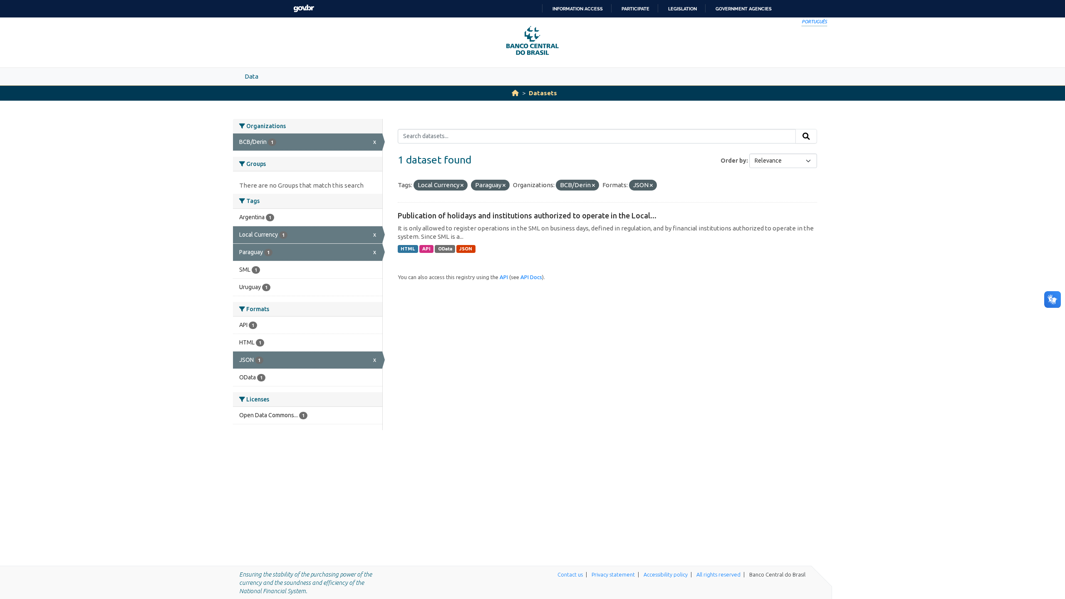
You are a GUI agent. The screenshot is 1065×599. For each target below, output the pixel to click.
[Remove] (462, 185)
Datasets (543, 93)
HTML (408, 248)
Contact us (570, 574)
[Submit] (806, 136)
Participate (635, 9)
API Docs (531, 277)
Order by (733, 160)
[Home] (515, 93)
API (426, 248)
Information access (577, 9)
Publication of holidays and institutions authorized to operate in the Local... (527, 215)
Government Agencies (744, 9)
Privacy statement (613, 574)
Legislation (682, 9)
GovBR (303, 8)
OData (445, 248)
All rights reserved (718, 574)
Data (251, 76)
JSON (465, 248)
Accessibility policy (666, 574)
